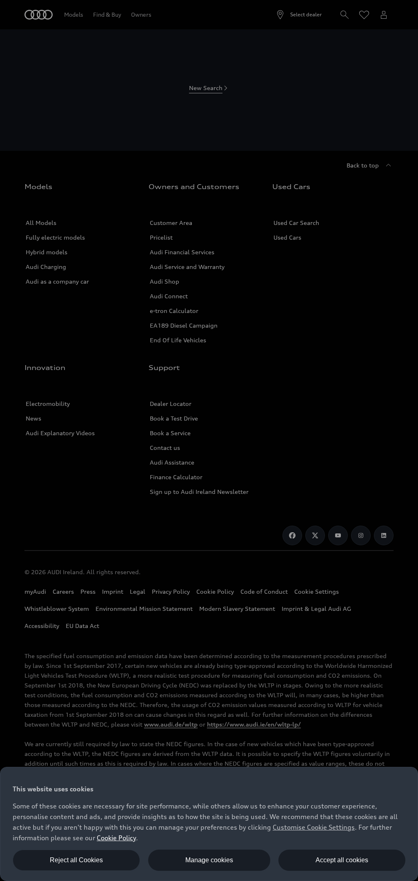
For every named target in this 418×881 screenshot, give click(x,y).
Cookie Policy (116, 838)
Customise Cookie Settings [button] (314, 827)
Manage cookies (209, 860)
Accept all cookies (342, 860)
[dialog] (209, 824)
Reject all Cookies (76, 860)
